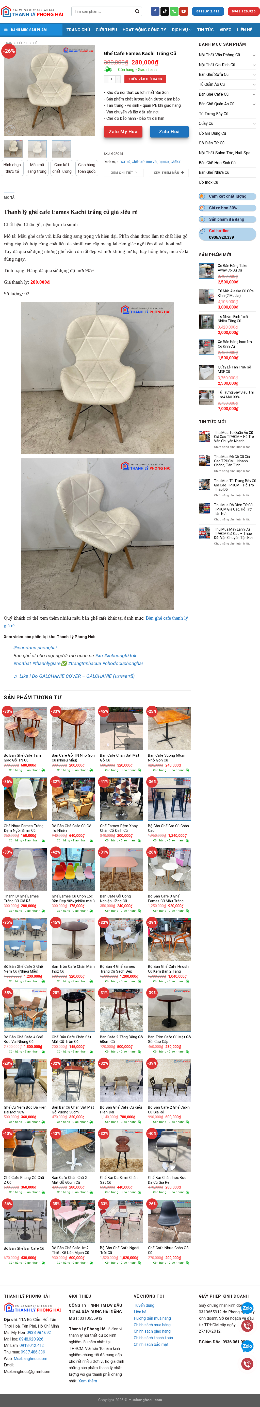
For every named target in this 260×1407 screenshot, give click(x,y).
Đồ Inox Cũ (208, 182)
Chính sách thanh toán (153, 1337)
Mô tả (9, 197)
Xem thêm (87, 1381)
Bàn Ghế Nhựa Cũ (214, 172)
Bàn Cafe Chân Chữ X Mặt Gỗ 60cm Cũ (69, 1180)
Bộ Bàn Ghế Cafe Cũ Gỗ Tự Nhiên (71, 828)
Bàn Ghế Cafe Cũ (214, 94)
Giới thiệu (106, 29)
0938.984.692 (39, 1332)
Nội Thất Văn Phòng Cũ (219, 55)
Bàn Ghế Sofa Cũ (214, 74)
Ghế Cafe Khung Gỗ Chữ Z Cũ (24, 1180)
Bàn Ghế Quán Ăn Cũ (216, 103)
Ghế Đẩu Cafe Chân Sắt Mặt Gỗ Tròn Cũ (71, 1039)
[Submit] (137, 11)
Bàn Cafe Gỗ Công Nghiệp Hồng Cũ (115, 898)
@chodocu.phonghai (35, 648)
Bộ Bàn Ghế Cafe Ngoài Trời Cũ (119, 1250)
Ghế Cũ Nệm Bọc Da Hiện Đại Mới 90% (25, 1109)
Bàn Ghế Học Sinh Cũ (217, 162)
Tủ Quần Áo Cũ (212, 84)
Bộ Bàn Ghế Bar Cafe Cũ (24, 1248)
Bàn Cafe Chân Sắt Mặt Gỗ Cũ (119, 757)
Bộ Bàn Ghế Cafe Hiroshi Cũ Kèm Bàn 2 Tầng (168, 969)
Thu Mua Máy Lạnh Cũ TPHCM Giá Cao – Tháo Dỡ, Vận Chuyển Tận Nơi (233, 533)
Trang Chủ (78, 29)
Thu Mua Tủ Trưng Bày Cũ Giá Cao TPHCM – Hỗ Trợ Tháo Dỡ (235, 485)
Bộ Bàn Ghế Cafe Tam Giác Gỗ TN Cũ (22, 757)
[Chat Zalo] (247, 1345)
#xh (99, 655)
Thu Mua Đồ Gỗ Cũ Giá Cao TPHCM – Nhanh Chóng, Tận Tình (232, 461)
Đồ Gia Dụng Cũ (212, 133)
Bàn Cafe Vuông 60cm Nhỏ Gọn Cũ (166, 757)
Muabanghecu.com (30, 1358)
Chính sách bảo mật (151, 1344)
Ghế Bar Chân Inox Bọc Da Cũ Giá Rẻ (167, 1180)
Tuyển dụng (144, 1305)
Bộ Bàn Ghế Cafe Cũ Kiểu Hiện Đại (121, 1109)
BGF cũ (31, 43)
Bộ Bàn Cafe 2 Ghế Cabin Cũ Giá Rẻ (169, 1109)
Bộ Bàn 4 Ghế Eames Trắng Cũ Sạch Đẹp (117, 969)
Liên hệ (140, 1312)
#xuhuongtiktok (120, 655)
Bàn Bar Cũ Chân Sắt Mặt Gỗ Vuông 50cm (73, 1109)
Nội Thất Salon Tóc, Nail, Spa (224, 152)
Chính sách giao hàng (152, 1331)
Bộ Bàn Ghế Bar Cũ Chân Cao (168, 828)
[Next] (86, 90)
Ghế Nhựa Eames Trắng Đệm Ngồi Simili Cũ (23, 828)
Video (226, 29)
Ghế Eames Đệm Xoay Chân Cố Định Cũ (119, 828)
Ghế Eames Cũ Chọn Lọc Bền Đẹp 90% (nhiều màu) (73, 898)
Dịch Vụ (180, 29)
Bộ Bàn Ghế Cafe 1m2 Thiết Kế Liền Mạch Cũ (70, 1250)
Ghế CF (176, 162)
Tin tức (205, 29)
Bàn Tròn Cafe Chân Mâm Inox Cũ (73, 969)
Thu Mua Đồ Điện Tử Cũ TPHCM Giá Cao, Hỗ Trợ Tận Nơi (233, 509)
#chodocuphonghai (122, 663)
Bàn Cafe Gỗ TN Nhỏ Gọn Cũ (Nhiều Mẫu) (73, 757)
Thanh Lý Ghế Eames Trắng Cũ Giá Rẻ (21, 898)
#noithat (22, 663)
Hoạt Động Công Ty (144, 29)
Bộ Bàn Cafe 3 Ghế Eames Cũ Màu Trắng (166, 898)
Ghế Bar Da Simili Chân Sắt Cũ (119, 1180)
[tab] (9, 198)
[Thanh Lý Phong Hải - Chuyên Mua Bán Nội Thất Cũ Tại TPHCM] (32, 11)
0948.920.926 (31, 1339)
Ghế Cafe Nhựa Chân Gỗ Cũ (168, 1250)
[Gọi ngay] (247, 1363)
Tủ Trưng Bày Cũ (213, 113)
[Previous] (12, 90)
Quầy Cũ (206, 123)
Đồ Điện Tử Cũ (211, 143)
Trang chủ (13, 43)
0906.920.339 (221, 237)
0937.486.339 (33, 1352)
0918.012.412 (32, 1345)
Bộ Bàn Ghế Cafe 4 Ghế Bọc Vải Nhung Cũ (23, 1039)
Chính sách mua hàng (152, 1325)
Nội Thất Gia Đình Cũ (217, 64)
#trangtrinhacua (84, 663)
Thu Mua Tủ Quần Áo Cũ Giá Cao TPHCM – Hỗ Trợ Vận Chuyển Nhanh (234, 437)
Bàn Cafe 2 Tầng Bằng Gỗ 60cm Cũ (121, 1039)
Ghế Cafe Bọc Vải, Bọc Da (150, 162)
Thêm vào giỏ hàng (145, 79)
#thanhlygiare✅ (49, 663)
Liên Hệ (244, 29)
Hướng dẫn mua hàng (152, 1318)
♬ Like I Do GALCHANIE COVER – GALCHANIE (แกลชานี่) (74, 676)
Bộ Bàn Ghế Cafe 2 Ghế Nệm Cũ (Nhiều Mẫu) (23, 969)
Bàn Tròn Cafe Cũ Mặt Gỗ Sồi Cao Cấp (169, 1039)
